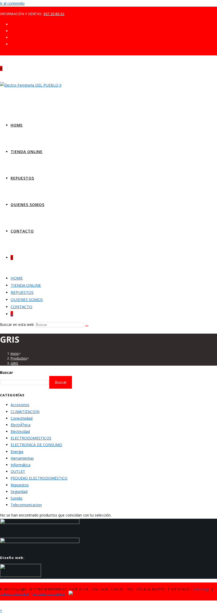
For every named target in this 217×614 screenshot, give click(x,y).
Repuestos (20, 484)
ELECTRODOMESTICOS (31, 438)
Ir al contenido (12, 3)
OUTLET (18, 471)
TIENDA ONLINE (26, 285)
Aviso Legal (202, 589)
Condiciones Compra (49, 594)
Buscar (6, 372)
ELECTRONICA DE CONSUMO (36, 444)
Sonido (16, 498)
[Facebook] (12, 30)
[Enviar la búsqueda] (87, 325)
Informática (20, 464)
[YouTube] (12, 44)
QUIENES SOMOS (27, 299)
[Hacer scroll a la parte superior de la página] (1, 603)
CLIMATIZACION (25, 411)
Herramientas (22, 458)
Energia (17, 451)
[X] (12, 24)
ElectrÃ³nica (20, 424)
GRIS (14, 363)
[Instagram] (12, 37)
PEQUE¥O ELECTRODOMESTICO (39, 478)
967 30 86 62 (53, 13)
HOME (17, 278)
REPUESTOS (22, 292)
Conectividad (22, 418)
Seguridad (19, 491)
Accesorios (20, 404)
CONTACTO (21, 306)
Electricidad (20, 431)
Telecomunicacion (26, 504)
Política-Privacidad (14, 594)
